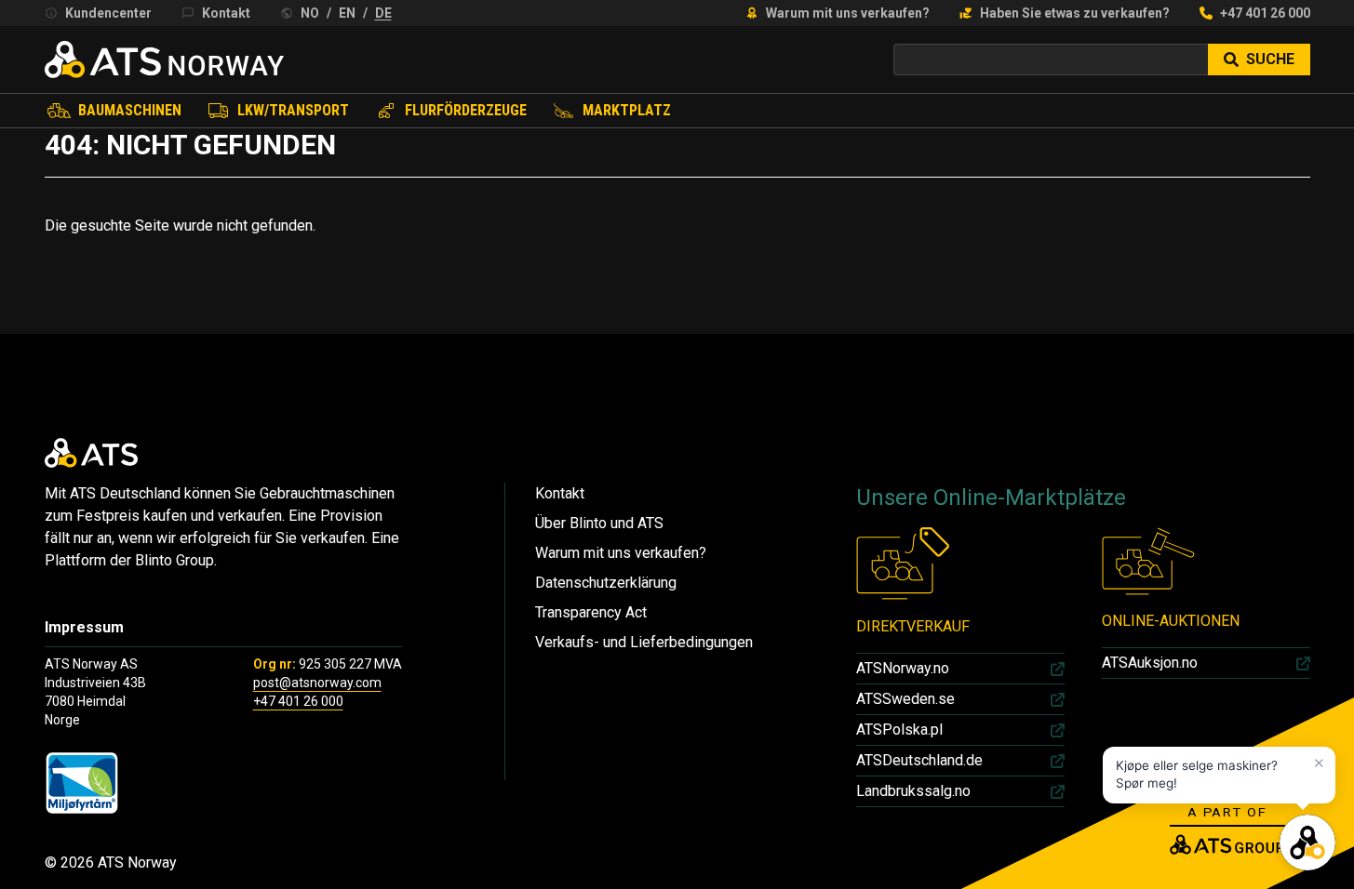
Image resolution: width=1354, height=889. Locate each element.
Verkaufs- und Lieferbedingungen (644, 642)
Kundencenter (108, 13)
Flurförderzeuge (466, 110)
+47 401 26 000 (1265, 13)
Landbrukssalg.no (913, 791)
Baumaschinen (129, 110)
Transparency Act (591, 612)
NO (310, 13)
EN (347, 13)
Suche (1270, 59)
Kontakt (226, 13)
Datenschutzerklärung (606, 582)
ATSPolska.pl (899, 729)
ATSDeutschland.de (919, 760)
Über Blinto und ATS (599, 523)
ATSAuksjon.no (1150, 662)
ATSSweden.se (905, 699)
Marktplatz (627, 110)
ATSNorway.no (902, 668)
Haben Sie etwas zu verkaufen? (1075, 13)
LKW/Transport (293, 110)
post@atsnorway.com (317, 682)
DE (383, 13)
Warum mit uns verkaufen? (848, 13)
